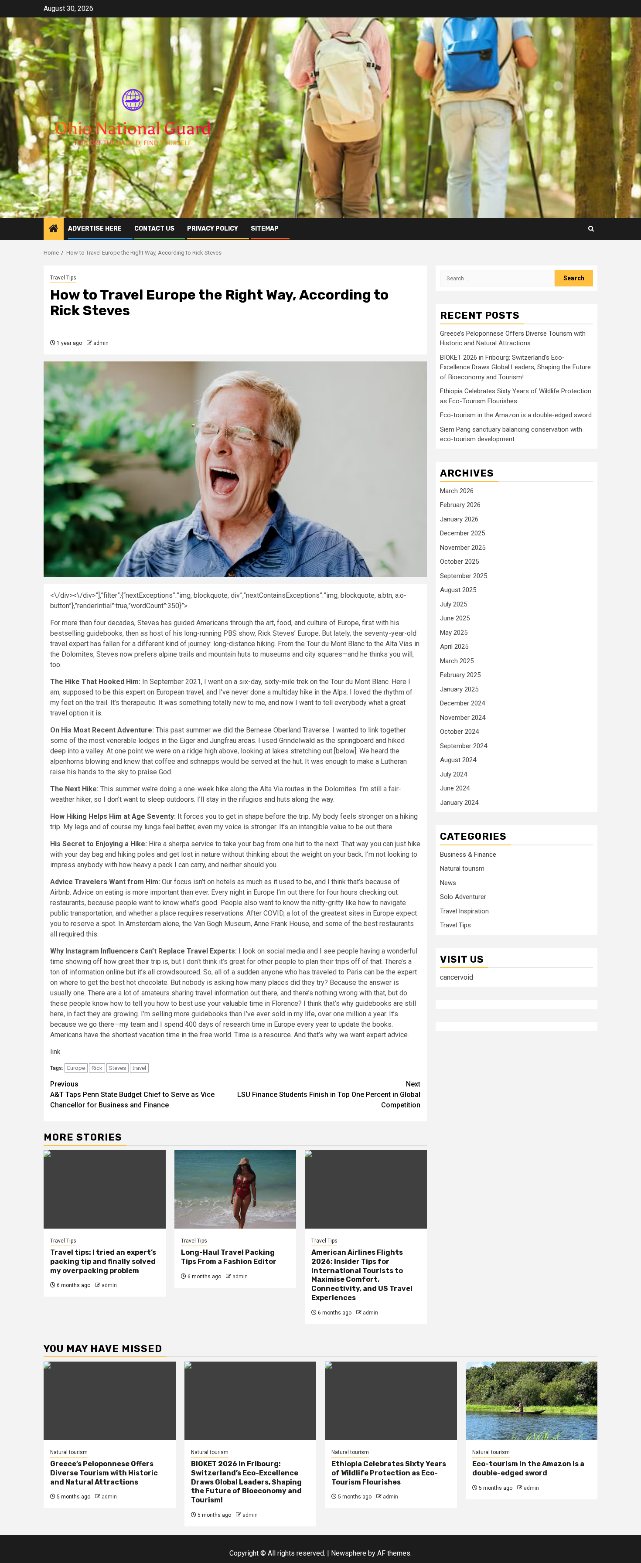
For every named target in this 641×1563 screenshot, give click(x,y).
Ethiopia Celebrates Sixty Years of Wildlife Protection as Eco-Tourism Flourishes (388, 1473)
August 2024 (458, 760)
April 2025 (454, 646)
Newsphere (348, 1553)
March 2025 (457, 661)
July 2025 (453, 604)
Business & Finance (468, 854)
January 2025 (459, 689)
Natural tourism (462, 868)
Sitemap (265, 228)
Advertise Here (95, 228)
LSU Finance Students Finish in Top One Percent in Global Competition (328, 1094)
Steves (117, 1068)
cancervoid (456, 977)
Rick (97, 1068)
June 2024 (455, 788)
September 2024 (463, 746)
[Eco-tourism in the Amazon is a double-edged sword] (532, 1401)
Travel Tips (63, 278)
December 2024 (462, 703)
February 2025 (460, 675)
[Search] (591, 228)
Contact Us (154, 228)
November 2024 (462, 718)
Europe (76, 1068)
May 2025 (453, 633)
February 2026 (460, 505)
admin (101, 343)
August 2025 (458, 590)
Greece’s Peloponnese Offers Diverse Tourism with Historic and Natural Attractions (104, 1473)
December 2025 (462, 533)
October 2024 (459, 732)
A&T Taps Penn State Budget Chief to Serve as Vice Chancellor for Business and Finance (132, 1094)
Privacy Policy (212, 228)
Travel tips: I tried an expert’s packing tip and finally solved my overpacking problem (103, 1261)
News (448, 883)
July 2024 (453, 774)
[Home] (53, 229)
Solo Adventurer (463, 897)
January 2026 (459, 519)
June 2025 (455, 618)
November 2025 (462, 548)
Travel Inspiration (464, 911)
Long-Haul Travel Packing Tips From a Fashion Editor (228, 1257)
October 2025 (459, 561)
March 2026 (457, 491)
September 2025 (463, 576)
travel (139, 1068)
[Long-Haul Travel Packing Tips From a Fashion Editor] (235, 1189)
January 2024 (459, 803)
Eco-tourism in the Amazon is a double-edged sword (516, 415)
